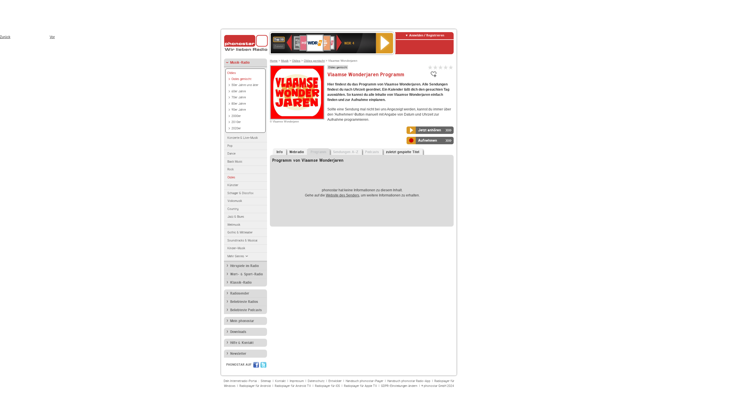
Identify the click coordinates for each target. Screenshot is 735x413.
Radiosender (239, 293)
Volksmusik (234, 201)
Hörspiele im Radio (244, 266)
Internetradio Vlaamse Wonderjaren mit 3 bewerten (440, 67)
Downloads (238, 332)
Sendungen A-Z (345, 152)
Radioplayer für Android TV (293, 386)
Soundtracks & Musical (242, 240)
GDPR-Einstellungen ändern (399, 386)
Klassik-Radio (241, 282)
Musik (285, 60)
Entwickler (335, 381)
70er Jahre (238, 97)
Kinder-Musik (236, 248)
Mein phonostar (242, 321)
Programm (318, 152)
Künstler (232, 185)
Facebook (256, 365)
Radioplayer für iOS (327, 386)
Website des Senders (342, 195)
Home (274, 60)
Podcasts (372, 152)
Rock (230, 169)
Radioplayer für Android (255, 386)
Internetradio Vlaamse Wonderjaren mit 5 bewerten (451, 67)
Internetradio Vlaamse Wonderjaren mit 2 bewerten (435, 67)
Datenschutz (316, 381)
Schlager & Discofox (240, 193)
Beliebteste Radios (244, 302)
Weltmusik (233, 225)
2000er (236, 116)
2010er (236, 122)
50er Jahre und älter (244, 85)
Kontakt (280, 381)
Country (233, 209)
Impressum (297, 381)
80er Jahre (238, 104)
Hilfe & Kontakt (242, 343)
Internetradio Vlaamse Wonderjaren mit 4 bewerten (445, 67)
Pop (230, 146)
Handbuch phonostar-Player (364, 381)
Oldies (231, 73)
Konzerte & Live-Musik (242, 138)
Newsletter (238, 354)
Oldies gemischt (241, 79)
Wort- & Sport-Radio (246, 274)
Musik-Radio (239, 63)
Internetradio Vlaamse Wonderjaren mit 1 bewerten (430, 67)
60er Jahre (238, 91)
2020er (236, 128)
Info (279, 152)
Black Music (234, 161)
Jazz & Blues (235, 217)
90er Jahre (238, 110)
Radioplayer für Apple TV (360, 386)
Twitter (263, 365)
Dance (231, 153)
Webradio (296, 152)
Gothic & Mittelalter (240, 232)
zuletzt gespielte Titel (402, 152)
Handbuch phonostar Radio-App (408, 381)
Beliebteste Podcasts (246, 310)
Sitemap (266, 381)
